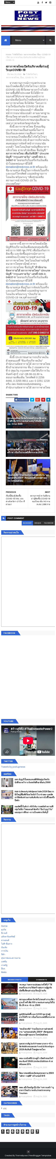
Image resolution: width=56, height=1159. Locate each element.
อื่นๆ (39, 54)
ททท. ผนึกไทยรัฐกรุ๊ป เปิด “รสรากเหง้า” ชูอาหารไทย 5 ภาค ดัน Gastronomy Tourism (36, 1090)
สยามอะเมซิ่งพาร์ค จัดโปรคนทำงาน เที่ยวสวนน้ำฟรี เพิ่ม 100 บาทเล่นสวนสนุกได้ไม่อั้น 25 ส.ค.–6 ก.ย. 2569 (26, 421)
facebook (48, 523)
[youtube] (38, 2)
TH (8, 57)
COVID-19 (46, 54)
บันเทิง (4, 947)
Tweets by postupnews (13, 766)
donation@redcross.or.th (20, 166)
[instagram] (50, 2)
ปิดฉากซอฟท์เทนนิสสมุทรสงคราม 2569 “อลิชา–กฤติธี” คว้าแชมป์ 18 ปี (36, 1075)
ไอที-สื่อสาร (6, 943)
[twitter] (46, 2)
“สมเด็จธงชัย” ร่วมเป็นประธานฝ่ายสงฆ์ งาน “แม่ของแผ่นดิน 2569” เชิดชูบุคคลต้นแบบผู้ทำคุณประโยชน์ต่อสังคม (28, 477)
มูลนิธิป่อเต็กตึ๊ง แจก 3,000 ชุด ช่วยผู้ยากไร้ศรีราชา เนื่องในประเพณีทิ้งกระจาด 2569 (25, 451)
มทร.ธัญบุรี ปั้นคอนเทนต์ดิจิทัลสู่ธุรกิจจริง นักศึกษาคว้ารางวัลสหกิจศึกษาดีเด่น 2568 (32, 781)
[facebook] (42, 2)
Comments (41, 979)
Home (8, 54)
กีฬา (3, 954)
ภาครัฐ (4, 965)
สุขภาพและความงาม (10, 957)
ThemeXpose (21, 1155)
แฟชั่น (4, 961)
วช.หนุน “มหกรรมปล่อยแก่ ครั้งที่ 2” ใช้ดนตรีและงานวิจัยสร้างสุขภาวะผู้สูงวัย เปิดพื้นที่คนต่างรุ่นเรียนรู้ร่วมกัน (35, 987)
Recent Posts (15, 979)
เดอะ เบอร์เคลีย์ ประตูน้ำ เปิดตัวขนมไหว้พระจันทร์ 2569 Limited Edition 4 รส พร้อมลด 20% (36, 1061)
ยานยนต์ (5, 940)
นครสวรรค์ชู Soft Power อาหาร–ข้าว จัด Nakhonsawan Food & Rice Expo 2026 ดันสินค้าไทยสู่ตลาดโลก (36, 1046)
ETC (5, 1108)
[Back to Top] (28, 1151)
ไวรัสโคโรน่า (18, 54)
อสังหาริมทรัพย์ (8, 936)
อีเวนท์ (4, 933)
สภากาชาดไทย (30, 54)
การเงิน (4, 950)
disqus (37, 523)
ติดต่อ (3, 972)
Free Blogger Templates (40, 1155)
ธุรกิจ (3, 929)
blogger (27, 523)
